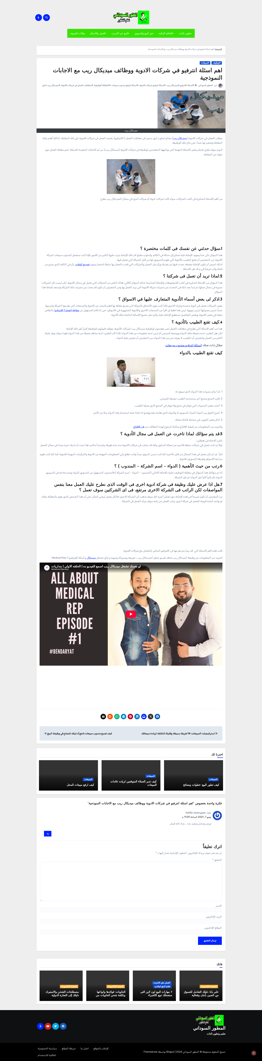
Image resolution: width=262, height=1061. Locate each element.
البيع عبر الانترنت (119, 33)
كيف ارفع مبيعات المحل (80, 785)
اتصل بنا (85, 1048)
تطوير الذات (185, 33)
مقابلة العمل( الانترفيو (67, 310)
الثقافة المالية (166, 33)
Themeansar (150, 1051)
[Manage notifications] (253, 1053)
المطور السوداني (205, 85)
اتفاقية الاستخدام (47, 1055)
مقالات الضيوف (77, 33)
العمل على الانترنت (161, 983)
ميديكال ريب (180, 138)
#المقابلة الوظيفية (102, 85)
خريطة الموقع (69, 1048)
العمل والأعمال (97, 33)
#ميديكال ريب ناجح (51, 85)
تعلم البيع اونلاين (162, 986)
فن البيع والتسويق (144, 33)
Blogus (170, 1051)
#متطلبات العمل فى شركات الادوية (77, 85)
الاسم (219, 905)
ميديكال (91, 557)
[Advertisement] (131, 225)
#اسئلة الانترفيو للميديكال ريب (180, 85)
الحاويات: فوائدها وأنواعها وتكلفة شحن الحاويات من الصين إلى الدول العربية (110, 995)
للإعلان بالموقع (101, 1048)
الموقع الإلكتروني (213, 927)
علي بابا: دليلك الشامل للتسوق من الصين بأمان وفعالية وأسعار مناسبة (201, 995)
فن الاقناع (138, 426)
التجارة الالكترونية (209, 986)
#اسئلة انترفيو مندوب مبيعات (125, 85)
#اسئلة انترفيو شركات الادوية (152, 85)
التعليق (217, 859)
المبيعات (205, 63)
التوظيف (217, 63)
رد (48, 833)
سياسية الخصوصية (47, 1048)
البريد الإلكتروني (214, 916)
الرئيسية (218, 49)
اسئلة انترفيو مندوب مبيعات (183, 345)
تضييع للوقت (83, 264)
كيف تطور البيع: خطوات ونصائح (201, 785)
